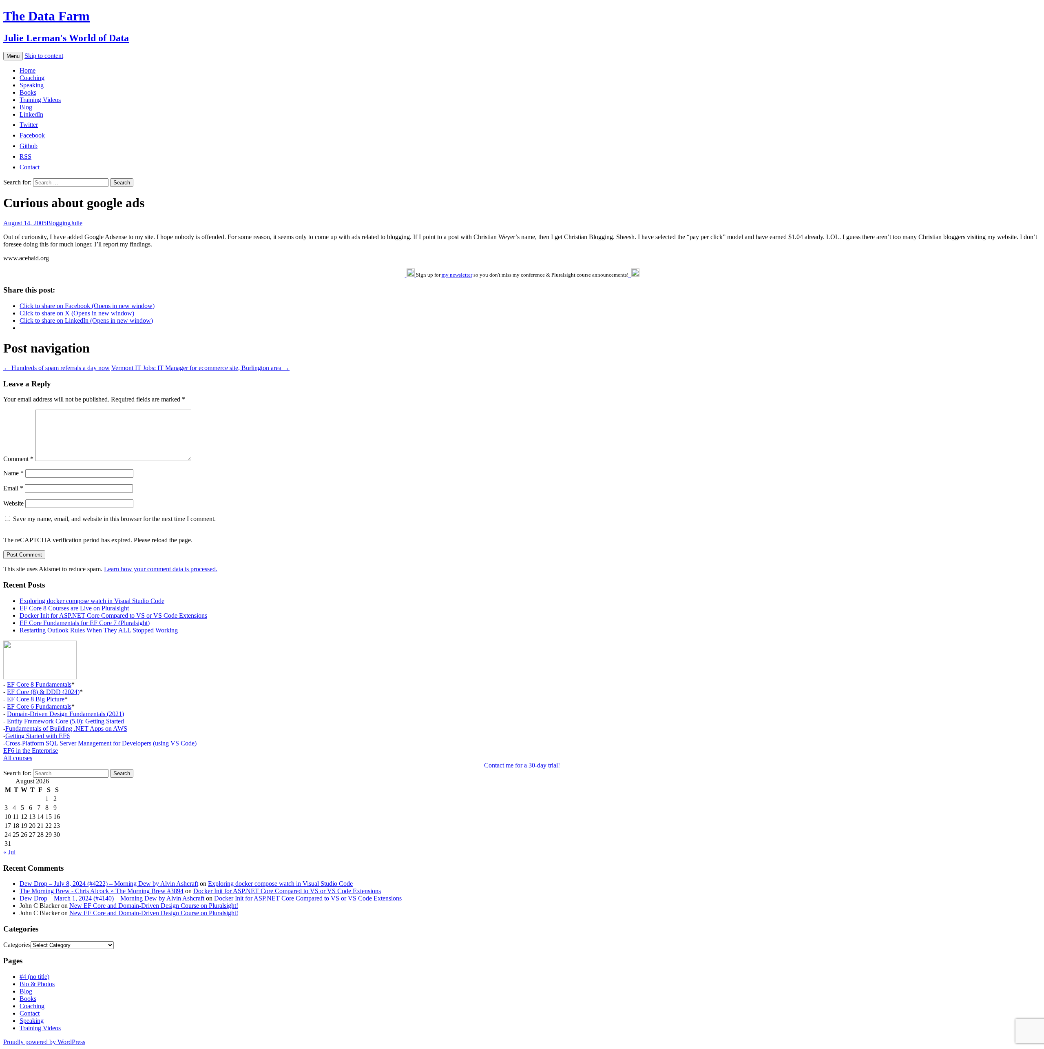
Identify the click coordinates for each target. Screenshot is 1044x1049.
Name (13, 473)
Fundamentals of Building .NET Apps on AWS (66, 728)
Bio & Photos (37, 983)
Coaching (32, 77)
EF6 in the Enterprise (30, 750)
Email (13, 488)
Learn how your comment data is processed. (160, 569)
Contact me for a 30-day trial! (522, 765)
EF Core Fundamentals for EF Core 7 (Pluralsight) (85, 622)
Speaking (32, 85)
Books (28, 92)
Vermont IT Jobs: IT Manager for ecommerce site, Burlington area (200, 367)
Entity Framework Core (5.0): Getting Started (65, 721)
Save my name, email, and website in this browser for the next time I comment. (114, 518)
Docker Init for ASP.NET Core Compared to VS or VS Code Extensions (113, 615)
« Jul (9, 852)
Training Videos (40, 99)
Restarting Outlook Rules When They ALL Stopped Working (99, 630)
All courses (17, 757)
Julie (76, 223)
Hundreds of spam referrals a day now (56, 367)
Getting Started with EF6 (37, 735)
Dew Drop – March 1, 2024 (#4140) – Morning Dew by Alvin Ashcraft (112, 898)
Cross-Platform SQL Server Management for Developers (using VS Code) (101, 743)
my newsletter (457, 275)
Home (27, 70)
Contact (30, 1013)
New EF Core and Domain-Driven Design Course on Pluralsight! (153, 905)
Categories (17, 944)
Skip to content (43, 55)
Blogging (58, 223)
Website (13, 503)
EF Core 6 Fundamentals (39, 706)
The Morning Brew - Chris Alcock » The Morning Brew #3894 (102, 890)
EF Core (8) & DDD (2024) (43, 691)
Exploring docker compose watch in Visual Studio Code (92, 600)
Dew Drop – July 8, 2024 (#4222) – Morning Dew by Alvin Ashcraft (109, 883)
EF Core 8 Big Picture (35, 699)
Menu (13, 56)
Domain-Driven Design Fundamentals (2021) (65, 713)
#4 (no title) (34, 976)
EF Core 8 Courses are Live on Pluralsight (74, 608)
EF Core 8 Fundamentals (39, 684)
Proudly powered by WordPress (44, 1041)
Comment (18, 458)
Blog (26, 107)
